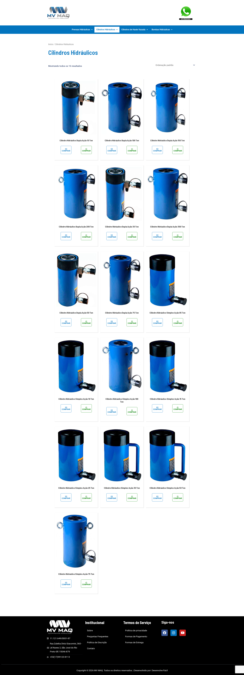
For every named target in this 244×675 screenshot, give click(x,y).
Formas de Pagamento (136, 636)
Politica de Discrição (97, 642)
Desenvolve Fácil (160, 670)
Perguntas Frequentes (97, 636)
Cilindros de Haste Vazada (133, 29)
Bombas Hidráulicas (161, 29)
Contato (91, 648)
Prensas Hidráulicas (81, 29)
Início (50, 44)
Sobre (90, 630)
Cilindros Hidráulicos (105, 29)
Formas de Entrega (134, 642)
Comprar (66, 151)
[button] (82, 30)
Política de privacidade (136, 630)
